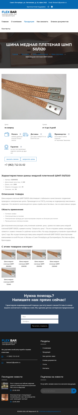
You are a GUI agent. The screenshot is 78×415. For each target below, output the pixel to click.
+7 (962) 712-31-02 (15, 164)
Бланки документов (59, 22)
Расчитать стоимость (39, 326)
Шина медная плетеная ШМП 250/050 (39, 264)
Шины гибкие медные (41, 54)
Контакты (6, 29)
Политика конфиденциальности (50, 411)
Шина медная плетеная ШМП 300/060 (9, 264)
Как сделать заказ (49, 356)
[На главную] (9, 13)
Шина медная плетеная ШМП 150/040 (54, 264)
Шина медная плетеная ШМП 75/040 (9, 282)
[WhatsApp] (48, 7)
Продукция (29, 22)
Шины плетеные (57, 54)
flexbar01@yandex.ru (60, 2)
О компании (16, 22)
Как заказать (42, 22)
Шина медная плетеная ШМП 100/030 (24, 264)
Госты (45, 364)
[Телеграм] (52, 7)
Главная (5, 22)
